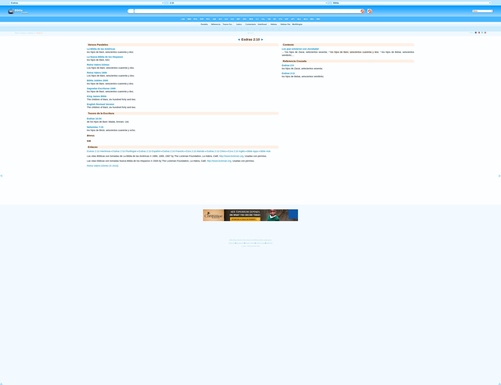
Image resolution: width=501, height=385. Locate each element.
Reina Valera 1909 (97, 72)
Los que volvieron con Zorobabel (300, 49)
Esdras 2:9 (288, 65)
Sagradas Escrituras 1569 (101, 88)
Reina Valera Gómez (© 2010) (102, 165)
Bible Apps (252, 151)
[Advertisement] (250, 188)
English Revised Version (100, 104)
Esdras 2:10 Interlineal (98, 151)
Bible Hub (265, 151)
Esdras (23, 33)
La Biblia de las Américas (101, 49)
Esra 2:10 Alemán (195, 151)
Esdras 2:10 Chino (216, 151)
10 (329, 51)
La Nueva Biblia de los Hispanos (105, 57)
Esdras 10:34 (94, 118)
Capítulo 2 (31, 33)
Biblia (17, 33)
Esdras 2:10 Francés (173, 151)
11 (380, 51)
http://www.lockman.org (231, 156)
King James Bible (96, 96)
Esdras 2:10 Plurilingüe (124, 151)
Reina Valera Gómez (98, 64)
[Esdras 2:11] (497, 181)
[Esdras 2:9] (3, 181)
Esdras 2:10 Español (149, 151)
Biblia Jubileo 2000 (97, 80)
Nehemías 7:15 (95, 127)
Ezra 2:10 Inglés (236, 151)
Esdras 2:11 (288, 73)
